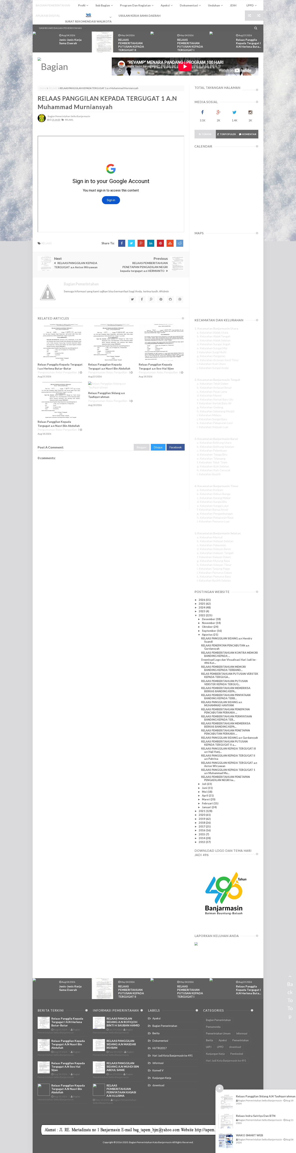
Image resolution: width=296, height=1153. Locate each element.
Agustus (207, 634)
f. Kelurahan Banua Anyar (212, 509)
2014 (202, 838)
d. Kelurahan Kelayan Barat (214, 549)
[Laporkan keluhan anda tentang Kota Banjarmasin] (196, 944)
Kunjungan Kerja (161, 1077)
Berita (155, 1033)
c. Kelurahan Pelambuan (212, 450)
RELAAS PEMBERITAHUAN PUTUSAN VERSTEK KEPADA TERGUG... (224, 682)
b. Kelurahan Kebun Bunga (213, 494)
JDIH (233, 5)
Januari (207, 807)
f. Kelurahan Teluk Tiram (212, 462)
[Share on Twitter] (131, 243)
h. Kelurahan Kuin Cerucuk (213, 470)
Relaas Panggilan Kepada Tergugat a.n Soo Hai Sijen (68, 1066)
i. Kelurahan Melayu (209, 415)
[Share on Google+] (141, 243)
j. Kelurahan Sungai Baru (212, 419)
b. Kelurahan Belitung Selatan (215, 446)
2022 (202, 615)
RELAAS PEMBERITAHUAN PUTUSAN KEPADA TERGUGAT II (131, 45)
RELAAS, (69, 119)
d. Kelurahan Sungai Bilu (212, 501)
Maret (206, 799)
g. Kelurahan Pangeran (211, 356)
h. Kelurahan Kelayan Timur (214, 564)
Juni (205, 787)
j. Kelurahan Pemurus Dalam (214, 572)
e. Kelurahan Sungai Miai (212, 348)
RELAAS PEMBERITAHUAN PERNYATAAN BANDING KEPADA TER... (226, 718)
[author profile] (42, 121)
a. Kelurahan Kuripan (210, 490)
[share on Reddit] (179, 243)
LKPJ (208, 1047)
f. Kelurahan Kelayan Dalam (214, 557)
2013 (202, 842)
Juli (204, 783)
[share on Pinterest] (160, 243)
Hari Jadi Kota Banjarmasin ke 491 (172, 1055)
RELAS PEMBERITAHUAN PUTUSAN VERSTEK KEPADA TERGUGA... (229, 675)
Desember (209, 619)
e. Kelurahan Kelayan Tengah (215, 553)
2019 (202, 818)
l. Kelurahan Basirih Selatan (214, 580)
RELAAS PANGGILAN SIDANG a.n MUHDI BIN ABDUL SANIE (123, 1066)
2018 (202, 822)
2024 (202, 607)
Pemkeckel (236, 1053)
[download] (224, 924)
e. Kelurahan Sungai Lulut (213, 505)
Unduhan (214, 5)
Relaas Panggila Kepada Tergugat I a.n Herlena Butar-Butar (67, 1022)
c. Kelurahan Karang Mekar (214, 498)
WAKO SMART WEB (249, 1135)
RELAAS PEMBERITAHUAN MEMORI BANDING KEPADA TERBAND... (223, 668)
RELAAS (53, 88)
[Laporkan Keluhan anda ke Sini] (214, 963)
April (205, 795)
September (209, 630)
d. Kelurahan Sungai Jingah (213, 344)
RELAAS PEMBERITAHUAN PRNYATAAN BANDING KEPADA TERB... (225, 696)
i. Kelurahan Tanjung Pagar (213, 568)
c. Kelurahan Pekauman (211, 545)
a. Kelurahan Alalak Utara (212, 332)
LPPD (220, 1047)
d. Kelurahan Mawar (209, 395)
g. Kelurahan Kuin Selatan (213, 466)
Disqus (158, 447)
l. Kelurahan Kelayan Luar (212, 427)
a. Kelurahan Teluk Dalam (212, 383)
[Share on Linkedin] (150, 243)
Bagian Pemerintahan (164, 1025)
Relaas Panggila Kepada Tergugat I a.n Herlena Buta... (248, 43)
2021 (202, 811)
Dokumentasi (160, 1040)
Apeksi (156, 1018)
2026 (202, 599)
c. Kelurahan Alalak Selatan (214, 340)
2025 (202, 603)
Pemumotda (213, 1026)
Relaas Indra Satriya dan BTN (255, 1115)
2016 (202, 830)
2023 (202, 611)
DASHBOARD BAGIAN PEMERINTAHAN (60, 28)
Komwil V (158, 1070)
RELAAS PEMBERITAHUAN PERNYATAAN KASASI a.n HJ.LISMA (121, 1090)
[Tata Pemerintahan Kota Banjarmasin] (66, 66)
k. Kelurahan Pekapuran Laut (215, 423)
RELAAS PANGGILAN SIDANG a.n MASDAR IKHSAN (121, 1044)
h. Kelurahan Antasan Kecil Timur (218, 360)
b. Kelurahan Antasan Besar (214, 387)
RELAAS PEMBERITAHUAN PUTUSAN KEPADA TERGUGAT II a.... (224, 743)
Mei (204, 791)
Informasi (158, 1063)
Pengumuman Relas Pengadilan (57, 372)
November (209, 623)
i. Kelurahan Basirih (209, 474)
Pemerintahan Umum (218, 1033)
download (158, 1085)
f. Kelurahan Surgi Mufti (211, 352)
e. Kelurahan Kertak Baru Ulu (215, 399)
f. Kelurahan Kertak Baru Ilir (214, 403)
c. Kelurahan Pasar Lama (212, 391)
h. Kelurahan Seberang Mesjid (215, 411)
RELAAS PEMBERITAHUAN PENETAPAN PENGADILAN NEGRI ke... (225, 778)
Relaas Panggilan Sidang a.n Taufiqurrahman (265, 1096)
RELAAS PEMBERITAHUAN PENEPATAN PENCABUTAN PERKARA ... (225, 711)
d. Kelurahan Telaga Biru (212, 454)
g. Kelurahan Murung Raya (213, 560)
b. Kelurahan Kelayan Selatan (215, 541)
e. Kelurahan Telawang (211, 458)
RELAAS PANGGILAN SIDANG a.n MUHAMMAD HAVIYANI (221, 703)
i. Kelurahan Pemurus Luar (213, 521)
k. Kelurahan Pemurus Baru (214, 576)
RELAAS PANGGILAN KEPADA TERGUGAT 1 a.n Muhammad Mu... (228, 771)
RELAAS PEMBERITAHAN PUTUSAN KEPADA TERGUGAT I (190, 45)
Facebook (176, 447)
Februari (207, 803)
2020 (202, 814)
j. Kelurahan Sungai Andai (213, 368)
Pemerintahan (240, 1040)
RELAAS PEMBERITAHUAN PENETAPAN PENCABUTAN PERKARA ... (225, 732)
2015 (202, 834)
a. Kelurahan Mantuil (210, 537)
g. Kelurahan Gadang (210, 407)
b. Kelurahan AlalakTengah (213, 336)
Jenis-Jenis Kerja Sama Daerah (70, 41)
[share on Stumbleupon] (170, 243)
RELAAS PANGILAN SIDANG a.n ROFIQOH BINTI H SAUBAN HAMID (123, 1022)
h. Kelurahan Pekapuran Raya (215, 517)
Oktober (207, 626)
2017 (202, 826)
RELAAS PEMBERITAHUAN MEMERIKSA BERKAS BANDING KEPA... (225, 689)
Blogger (142, 447)
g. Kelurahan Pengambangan (215, 513)
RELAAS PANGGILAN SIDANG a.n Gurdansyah (229, 737)
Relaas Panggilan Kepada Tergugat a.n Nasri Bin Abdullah (68, 1044)
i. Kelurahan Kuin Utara (211, 364)
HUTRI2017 (159, 1048)
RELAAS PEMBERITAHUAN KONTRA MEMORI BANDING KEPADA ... (229, 654)
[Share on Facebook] (121, 243)
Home (43, 88)
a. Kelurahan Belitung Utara (214, 442)
